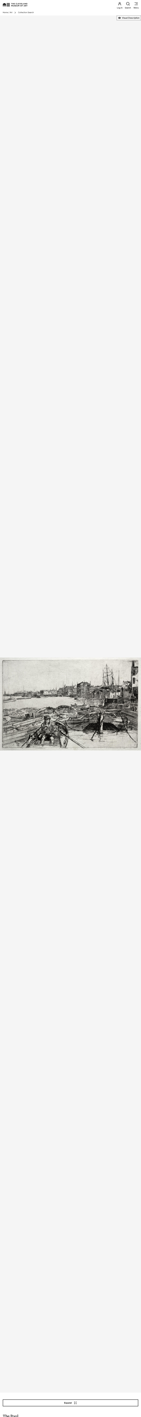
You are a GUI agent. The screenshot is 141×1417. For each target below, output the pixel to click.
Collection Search (26, 12)
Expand (68, 1403)
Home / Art (7, 12)
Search (128, 8)
